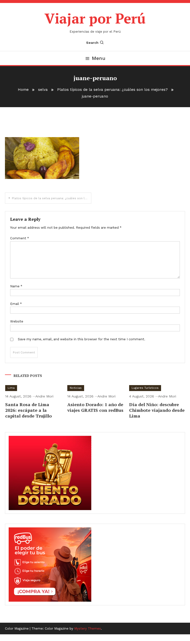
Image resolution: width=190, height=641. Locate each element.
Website (16, 321)
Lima (11, 388)
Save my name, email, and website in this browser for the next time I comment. (81, 339)
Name (16, 286)
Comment (19, 238)
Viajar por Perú (95, 18)
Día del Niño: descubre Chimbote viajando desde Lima (157, 410)
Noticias (76, 388)
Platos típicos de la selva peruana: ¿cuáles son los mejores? (51, 198)
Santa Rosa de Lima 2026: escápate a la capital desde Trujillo (28, 410)
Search (92, 43)
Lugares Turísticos (145, 388)
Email (16, 304)
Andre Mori (44, 396)
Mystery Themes (87, 628)
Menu (98, 58)
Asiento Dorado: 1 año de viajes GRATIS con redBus (95, 407)
